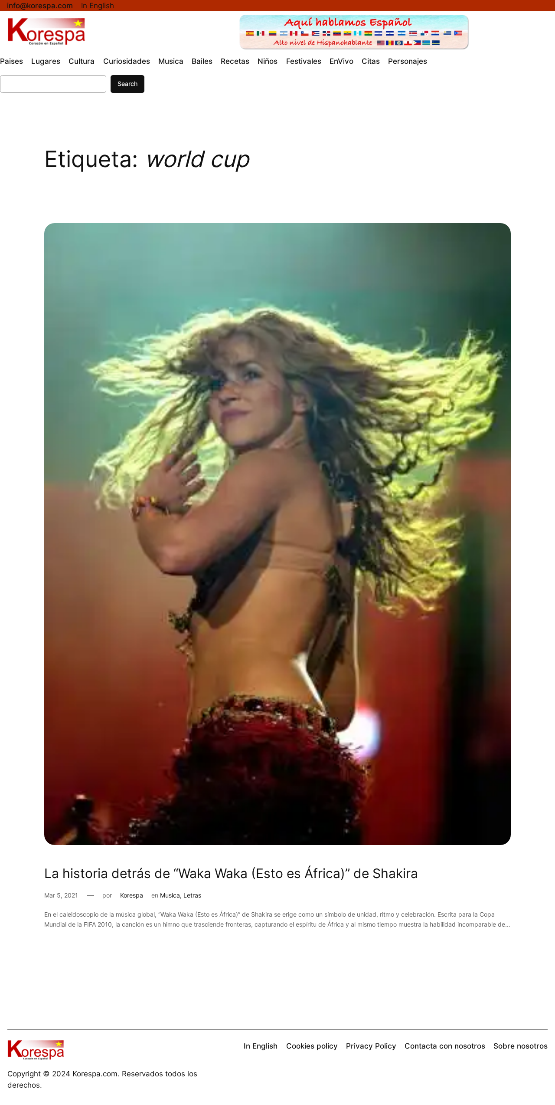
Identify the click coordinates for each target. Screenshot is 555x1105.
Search (127, 83)
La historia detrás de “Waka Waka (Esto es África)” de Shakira (231, 873)
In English (97, 5)
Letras (192, 895)
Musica (170, 895)
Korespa (131, 895)
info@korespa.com (40, 5)
